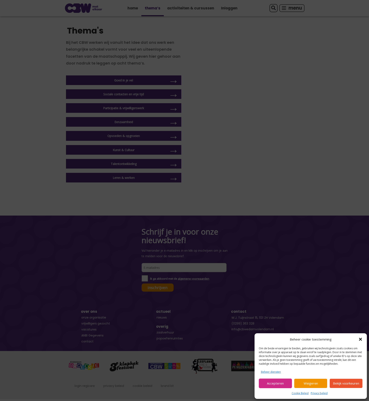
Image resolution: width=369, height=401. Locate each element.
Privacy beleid (319, 393)
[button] (360, 339)
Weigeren (311, 383)
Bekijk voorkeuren (346, 383)
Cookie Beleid (300, 393)
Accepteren (275, 383)
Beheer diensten (271, 372)
